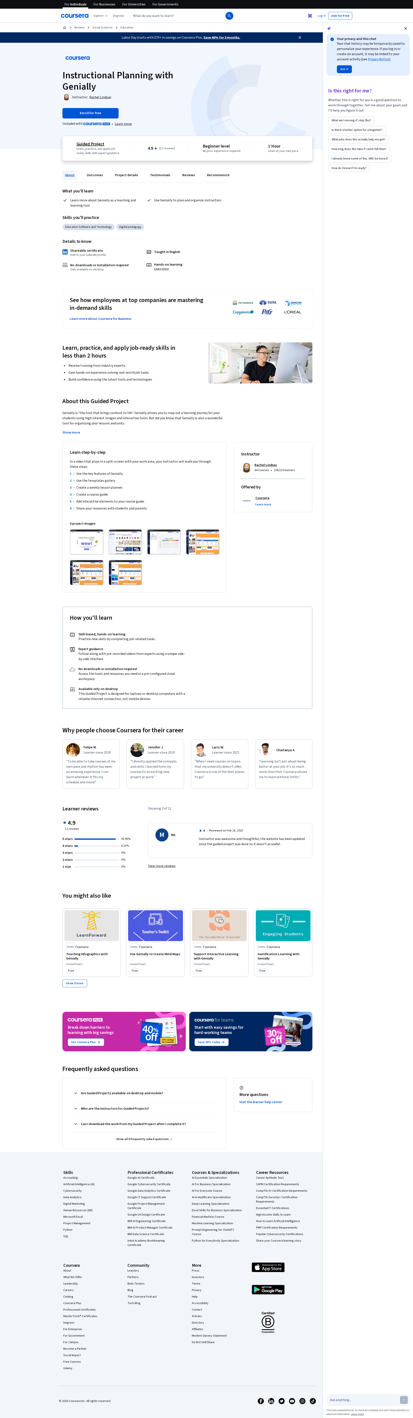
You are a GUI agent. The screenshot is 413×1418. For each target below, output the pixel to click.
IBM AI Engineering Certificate (146, 1221)
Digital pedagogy (130, 227)
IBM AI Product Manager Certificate (150, 1228)
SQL (66, 1236)
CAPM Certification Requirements (277, 1184)
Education (127, 27)
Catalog (68, 1297)
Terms (196, 1284)
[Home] (65, 27)
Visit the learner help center (260, 1102)
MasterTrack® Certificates (80, 1316)
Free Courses (72, 1362)
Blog (130, 1290)
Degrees (69, 1323)
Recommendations (222, 175)
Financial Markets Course (208, 1217)
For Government (74, 1336)
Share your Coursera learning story (278, 1241)
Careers (68, 1290)
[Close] (300, 37)
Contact (197, 1310)
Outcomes (95, 175)
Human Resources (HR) (78, 1210)
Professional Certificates (79, 1310)
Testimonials (160, 175)
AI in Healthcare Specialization (211, 1197)
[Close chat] (406, 28)
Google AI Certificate (141, 1178)
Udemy (67, 1368)
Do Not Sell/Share (203, 1342)
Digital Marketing (74, 1204)
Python (67, 1230)
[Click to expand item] (86, 542)
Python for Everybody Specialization (215, 1241)
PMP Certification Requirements (276, 1228)
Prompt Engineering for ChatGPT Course (213, 1232)
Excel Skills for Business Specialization (217, 1210)
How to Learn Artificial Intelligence (278, 1221)
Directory (198, 1323)
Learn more (123, 124)
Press (195, 1270)
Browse (80, 27)
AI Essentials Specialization (209, 1178)
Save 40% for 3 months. (221, 37)
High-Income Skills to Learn (273, 1215)
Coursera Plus (72, 1303)
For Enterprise (72, 1329)
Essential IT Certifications (272, 1208)
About (70, 175)
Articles (197, 1316)
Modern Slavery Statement (209, 1336)
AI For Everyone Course (207, 1191)
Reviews (188, 175)
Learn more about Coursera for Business (100, 318)
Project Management (76, 1223)
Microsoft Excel (73, 1217)
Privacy (196, 1290)
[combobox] (173, 16)
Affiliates (197, 1329)
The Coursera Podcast (142, 1297)
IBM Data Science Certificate (145, 1234)
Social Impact (72, 1355)
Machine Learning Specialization (212, 1223)
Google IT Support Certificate (146, 1197)
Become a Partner (75, 1349)
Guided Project (90, 144)
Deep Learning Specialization (210, 1204)
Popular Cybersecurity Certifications (279, 1234)
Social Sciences (102, 27)
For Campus (71, 1342)
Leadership (70, 1284)
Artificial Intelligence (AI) (79, 1184)
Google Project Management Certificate (146, 1206)
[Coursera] (74, 15)
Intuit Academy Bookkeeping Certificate (146, 1243)
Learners (133, 1270)
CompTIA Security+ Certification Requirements (276, 1199)
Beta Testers (136, 1284)
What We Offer (72, 1277)
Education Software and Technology (88, 227)
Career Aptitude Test (270, 1178)
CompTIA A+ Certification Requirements (281, 1191)
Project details (126, 175)
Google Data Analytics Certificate (148, 1191)
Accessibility (200, 1303)
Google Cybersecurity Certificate (149, 1184)
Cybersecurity (72, 1191)
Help (195, 1297)
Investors (198, 1277)
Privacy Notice (378, 59)
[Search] (229, 16)
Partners (133, 1277)
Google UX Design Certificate (146, 1215)
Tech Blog (133, 1303)
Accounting (70, 1178)
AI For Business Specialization (211, 1184)
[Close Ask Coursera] (310, 16)
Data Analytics (72, 1197)
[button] (118, 16)
